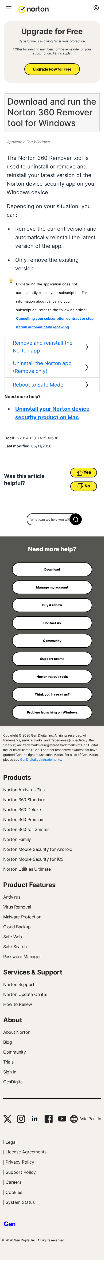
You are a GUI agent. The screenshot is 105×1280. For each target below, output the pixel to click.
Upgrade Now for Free (52, 69)
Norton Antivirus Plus (24, 789)
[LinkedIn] (34, 1119)
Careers (13, 1182)
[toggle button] (8, 9)
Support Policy (21, 1172)
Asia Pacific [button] (90, 1118)
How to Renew (17, 1004)
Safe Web (12, 936)
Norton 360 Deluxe (22, 809)
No (87, 485)
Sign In (9, 1072)
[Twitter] (7, 1119)
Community (14, 1052)
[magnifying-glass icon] (76, 519)
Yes (87, 472)
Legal (11, 1142)
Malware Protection (22, 916)
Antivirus (11, 897)
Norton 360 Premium (24, 819)
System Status (20, 1202)
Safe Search (15, 946)
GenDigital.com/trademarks (40, 759)
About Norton (16, 1032)
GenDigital (13, 1081)
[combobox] (52, 519)
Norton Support (18, 984)
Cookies (14, 1192)
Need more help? (52, 549)
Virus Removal (17, 907)
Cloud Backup (16, 926)
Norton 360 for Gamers (26, 829)
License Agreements (26, 1151)
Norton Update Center (25, 994)
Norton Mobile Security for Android (37, 849)
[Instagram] (21, 1119)
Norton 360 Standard (24, 799)
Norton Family (17, 839)
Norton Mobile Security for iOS (33, 859)
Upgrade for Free (52, 31)
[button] (33, 9)
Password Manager (22, 956)
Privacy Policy (20, 1162)
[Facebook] (48, 1119)
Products (17, 777)
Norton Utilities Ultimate (27, 869)
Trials (8, 1062)
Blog (7, 1042)
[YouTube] (62, 1119)
